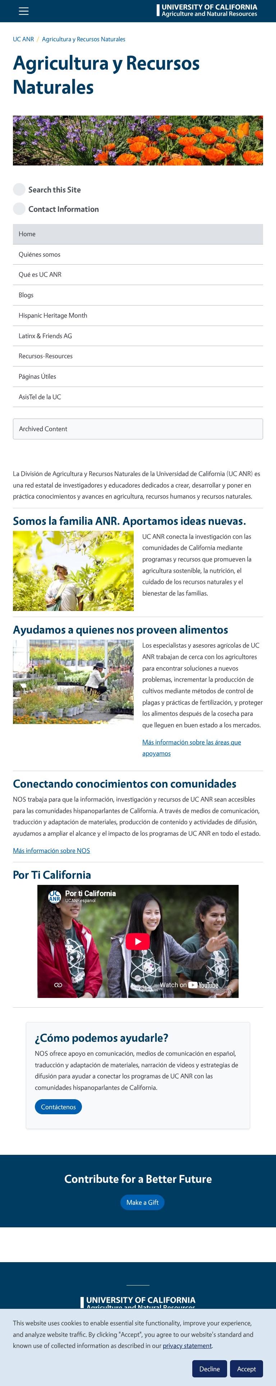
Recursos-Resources (46, 355)
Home (27, 233)
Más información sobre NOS (51, 850)
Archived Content (43, 428)
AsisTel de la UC (40, 396)
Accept (246, 1368)
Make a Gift (142, 1202)
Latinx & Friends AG (45, 335)
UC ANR (23, 39)
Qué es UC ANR (40, 274)
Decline (209, 1368)
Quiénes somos (39, 254)
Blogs (26, 294)
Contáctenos (58, 1106)
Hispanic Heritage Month (53, 315)
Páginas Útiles (37, 376)
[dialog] (138, 1347)
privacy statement (187, 1345)
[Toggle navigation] (23, 11)
